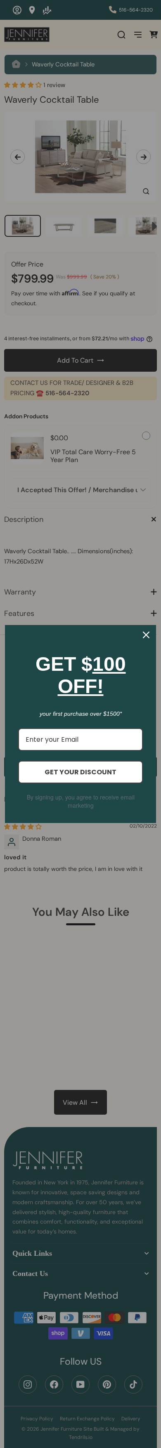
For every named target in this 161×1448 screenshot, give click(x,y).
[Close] (146, 635)
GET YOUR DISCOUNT (80, 772)
